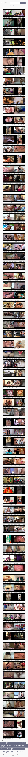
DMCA (13, 751)
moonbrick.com (5, 751)
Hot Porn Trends (15, 6)
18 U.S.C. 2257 (20, 751)
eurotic (3, 742)
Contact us (19, 752)
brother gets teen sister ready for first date (12, 746)
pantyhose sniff (20, 742)
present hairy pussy (18, 748)
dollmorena (10, 742)
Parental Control (10, 752)
